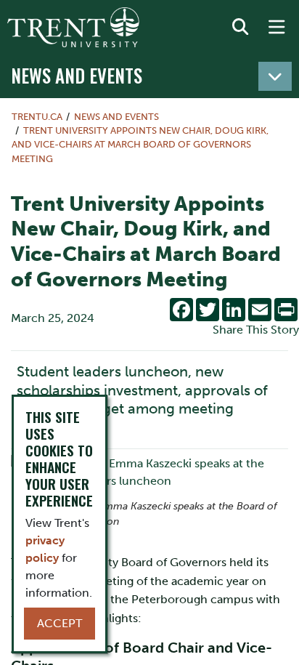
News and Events (76, 75)
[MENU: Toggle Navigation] (276, 27)
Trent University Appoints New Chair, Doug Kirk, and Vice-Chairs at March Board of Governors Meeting (140, 144)
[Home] (73, 27)
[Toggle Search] (240, 27)
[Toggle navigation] (275, 76)
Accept (59, 623)
